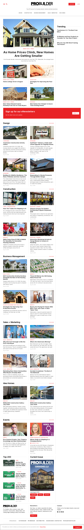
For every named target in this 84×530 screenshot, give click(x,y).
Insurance (32, 101)
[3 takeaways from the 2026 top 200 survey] (9, 463)
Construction (28, 12)
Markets (32, 274)
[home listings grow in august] (15, 71)
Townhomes (6, 140)
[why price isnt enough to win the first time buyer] (15, 331)
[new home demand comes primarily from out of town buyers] (15, 93)
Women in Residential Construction (39, 437)
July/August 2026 (34, 492)
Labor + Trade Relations (9, 206)
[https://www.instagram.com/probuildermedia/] (59, 512)
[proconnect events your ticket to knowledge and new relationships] (15, 429)
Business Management (40, 12)
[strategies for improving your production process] (15, 296)
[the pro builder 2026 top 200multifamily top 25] (9, 485)
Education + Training (35, 206)
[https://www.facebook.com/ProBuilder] (57, 512)
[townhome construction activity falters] (15, 132)
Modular (5, 237)
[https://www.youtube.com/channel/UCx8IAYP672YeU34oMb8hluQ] (63, 512)
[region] (42, 527)
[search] (7, 4)
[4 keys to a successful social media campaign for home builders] (42, 360)
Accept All (77, 527)
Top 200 (19, 471)
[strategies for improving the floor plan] (42, 71)
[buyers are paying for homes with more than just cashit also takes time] (42, 296)
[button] (4, 4)
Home (17, 460)
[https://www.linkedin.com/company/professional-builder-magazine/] (61, 512)
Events (5, 437)
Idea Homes (62, 12)
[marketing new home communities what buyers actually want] (15, 360)
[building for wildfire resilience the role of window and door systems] (15, 165)
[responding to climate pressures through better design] (42, 165)
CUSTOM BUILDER (22, 520)
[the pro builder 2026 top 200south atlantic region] (9, 497)
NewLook (5, 400)
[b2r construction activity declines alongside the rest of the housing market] (15, 265)
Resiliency (32, 173)
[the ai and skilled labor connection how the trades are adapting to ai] (15, 198)
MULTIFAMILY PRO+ (40, 520)
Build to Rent (6, 274)
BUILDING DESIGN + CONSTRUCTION (54, 520)
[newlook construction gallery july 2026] (15, 392)
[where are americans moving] (42, 331)
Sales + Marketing (52, 12)
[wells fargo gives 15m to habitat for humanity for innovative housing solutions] (15, 229)
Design (20, 12)
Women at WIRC (35, 443)
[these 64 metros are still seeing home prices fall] (42, 265)
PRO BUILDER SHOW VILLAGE (69, 520)
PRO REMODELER (31, 520)
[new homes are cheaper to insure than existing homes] (42, 93)
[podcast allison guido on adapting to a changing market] (42, 429)
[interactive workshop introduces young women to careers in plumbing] (42, 229)
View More (51, 123)
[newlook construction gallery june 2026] (42, 392)
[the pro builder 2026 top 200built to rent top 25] (9, 474)
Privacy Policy (43, 526)
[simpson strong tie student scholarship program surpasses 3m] (42, 198)
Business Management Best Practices (12, 304)
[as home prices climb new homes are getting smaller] (28, 33)
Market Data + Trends (28, 48)
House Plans (33, 79)
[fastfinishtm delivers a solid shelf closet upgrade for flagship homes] (42, 132)
